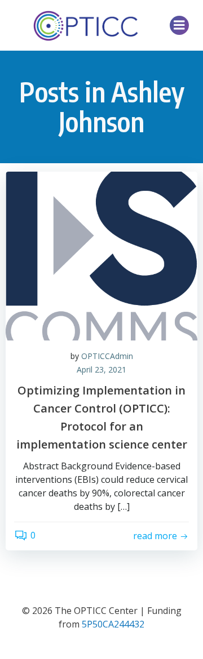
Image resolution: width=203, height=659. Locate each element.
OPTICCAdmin (107, 356)
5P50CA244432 (113, 624)
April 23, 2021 (101, 369)
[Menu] (179, 25)
